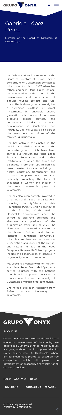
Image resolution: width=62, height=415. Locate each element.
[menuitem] (50, 387)
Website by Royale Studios (17, 407)
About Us (20, 379)
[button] (49, 5)
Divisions (11, 387)
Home (7, 379)
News (34, 379)
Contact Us (33, 387)
